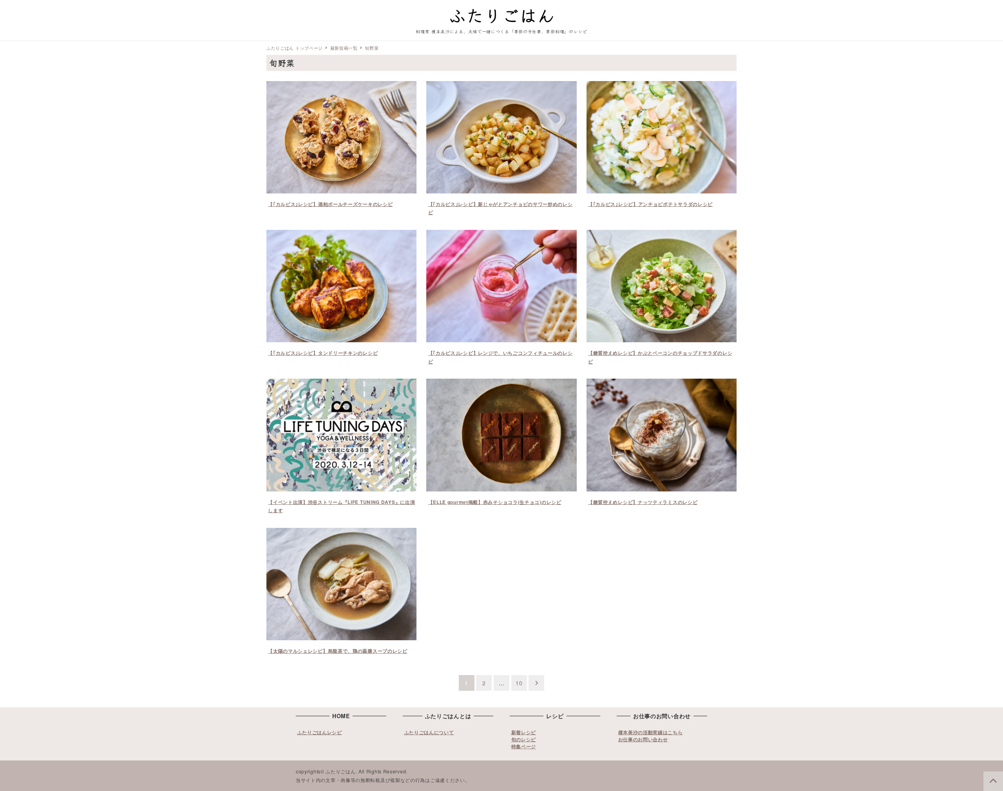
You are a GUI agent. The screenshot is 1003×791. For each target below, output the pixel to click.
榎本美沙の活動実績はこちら (650, 732)
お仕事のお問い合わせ (643, 739)
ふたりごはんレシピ (319, 732)
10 (519, 683)
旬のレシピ (523, 739)
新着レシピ (523, 732)
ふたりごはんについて (429, 732)
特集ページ (523, 746)
